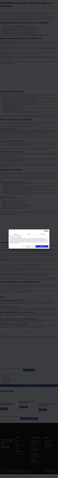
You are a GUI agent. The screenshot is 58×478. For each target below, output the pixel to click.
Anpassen (28, 246)
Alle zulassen (42, 246)
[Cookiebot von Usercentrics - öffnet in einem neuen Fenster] (44, 231)
